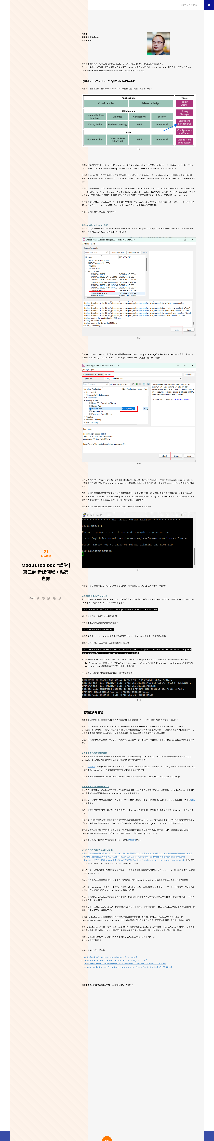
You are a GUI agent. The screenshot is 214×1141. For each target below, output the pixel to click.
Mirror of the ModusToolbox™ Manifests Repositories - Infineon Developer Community (125, 963)
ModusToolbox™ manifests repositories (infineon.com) (110, 957)
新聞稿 (194, 5)
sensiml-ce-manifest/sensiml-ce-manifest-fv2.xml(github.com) (115, 960)
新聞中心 (184, 5)
